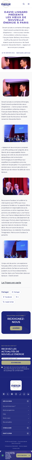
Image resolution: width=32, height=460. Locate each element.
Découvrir (16, 401)
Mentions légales (23, 446)
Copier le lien (9, 302)
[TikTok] (20, 394)
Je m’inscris (16, 362)
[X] (7, 394)
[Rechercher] (24, 4)
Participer (15, 433)
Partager (17, 292)
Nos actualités (16, 422)
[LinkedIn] (28, 394)
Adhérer (17, 328)
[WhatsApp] (24, 394)
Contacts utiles (16, 448)
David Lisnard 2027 (16, 443)
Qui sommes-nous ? (16, 406)
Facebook (8, 297)
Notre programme (16, 410)
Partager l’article (23, 53)
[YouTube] (12, 394)
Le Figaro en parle (11, 282)
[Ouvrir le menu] (29, 4)
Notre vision (16, 418)
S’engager (15, 428)
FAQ (16, 414)
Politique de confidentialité (11, 446)
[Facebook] (3, 394)
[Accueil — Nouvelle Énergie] (6, 4)
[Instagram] (16, 394)
